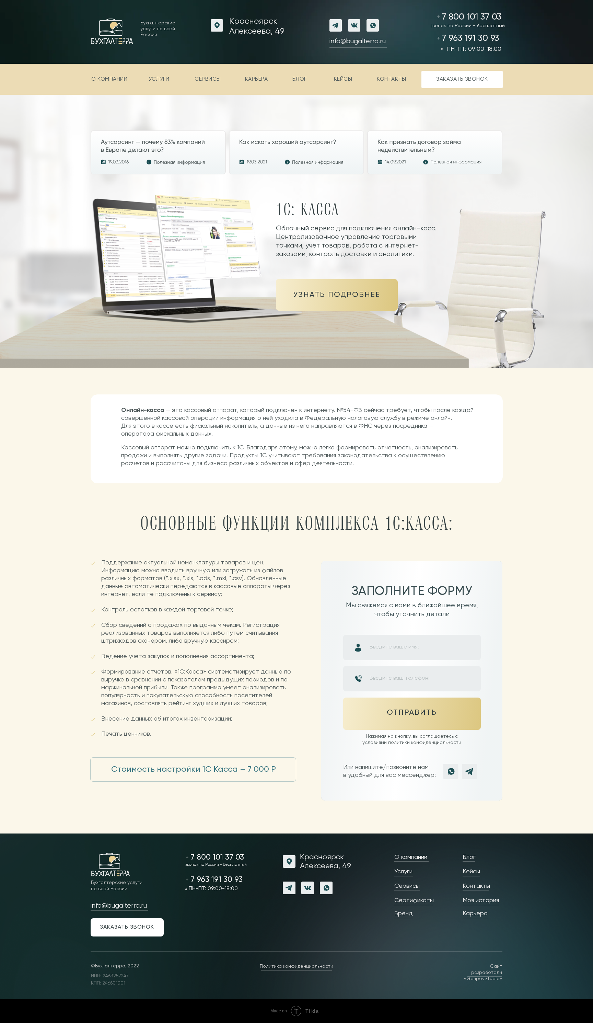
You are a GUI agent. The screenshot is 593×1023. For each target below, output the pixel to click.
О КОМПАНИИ (109, 79)
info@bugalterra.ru (357, 41)
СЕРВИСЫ (208, 79)
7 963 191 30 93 (470, 38)
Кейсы (343, 79)
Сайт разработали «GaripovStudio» (483, 972)
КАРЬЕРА (256, 79)
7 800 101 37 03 (471, 17)
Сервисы (407, 886)
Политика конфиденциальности (296, 966)
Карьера (475, 913)
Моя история (481, 900)
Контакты (391, 79)
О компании (410, 857)
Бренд (403, 913)
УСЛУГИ (159, 79)
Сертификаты (414, 900)
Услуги (403, 872)
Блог (299, 79)
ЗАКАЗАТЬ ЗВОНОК (462, 79)
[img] (296, 152)
